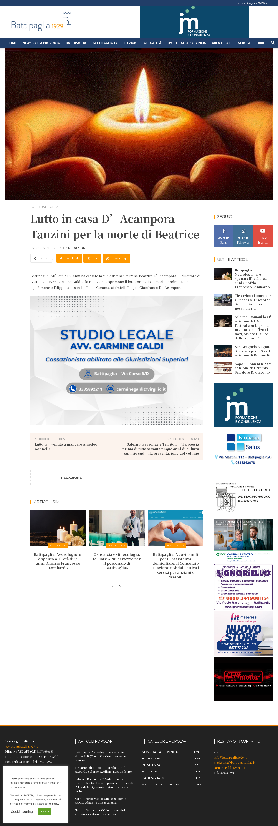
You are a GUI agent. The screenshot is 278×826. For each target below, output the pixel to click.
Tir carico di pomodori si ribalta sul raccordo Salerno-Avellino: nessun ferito (253, 302)
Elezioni (130, 43)
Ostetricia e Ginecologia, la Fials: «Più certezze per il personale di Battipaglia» (117, 561)
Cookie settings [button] (23, 812)
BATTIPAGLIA (49, 206)
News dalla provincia (41, 43)
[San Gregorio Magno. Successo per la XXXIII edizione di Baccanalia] (223, 351)
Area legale (222, 43)
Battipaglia (76, 43)
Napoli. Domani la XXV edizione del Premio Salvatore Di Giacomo (253, 368)
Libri (260, 43)
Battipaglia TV (105, 43)
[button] (273, 43)
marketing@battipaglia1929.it (234, 762)
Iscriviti (263, 226)
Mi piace (223, 226)
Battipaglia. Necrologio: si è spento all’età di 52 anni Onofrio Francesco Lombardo (58, 561)
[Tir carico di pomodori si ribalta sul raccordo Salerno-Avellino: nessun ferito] (223, 300)
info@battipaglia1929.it (230, 757)
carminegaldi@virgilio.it (231, 768)
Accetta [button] (44, 811)
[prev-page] (112, 586)
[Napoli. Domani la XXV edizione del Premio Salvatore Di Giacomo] (223, 368)
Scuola (244, 43)
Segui (243, 226)
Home (12, 43)
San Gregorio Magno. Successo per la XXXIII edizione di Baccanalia (253, 351)
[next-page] (119, 586)
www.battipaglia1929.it (22, 746)
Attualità (152, 43)
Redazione (78, 247)
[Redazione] (46, 478)
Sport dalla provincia (186, 43)
